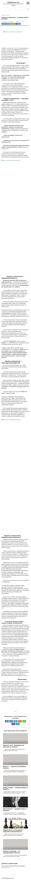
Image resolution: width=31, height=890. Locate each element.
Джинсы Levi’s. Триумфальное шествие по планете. (13, 746)
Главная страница (5, 15)
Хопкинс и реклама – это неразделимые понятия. (11, 852)
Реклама (17, 21)
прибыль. (25, 675)
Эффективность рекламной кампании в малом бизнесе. (12, 830)
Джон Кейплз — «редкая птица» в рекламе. (14, 809)
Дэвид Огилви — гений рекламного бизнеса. (15, 788)
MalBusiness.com (13, 2)
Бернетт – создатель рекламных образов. (14, 767)
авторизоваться (6, 867)
